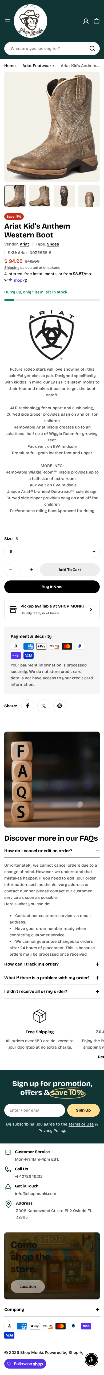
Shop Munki (31, 1352)
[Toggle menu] (7, 21)
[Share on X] (43, 705)
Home (10, 65)
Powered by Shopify (64, 1352)
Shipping (11, 267)
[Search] (92, 48)
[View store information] (91, 609)
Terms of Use (81, 1124)
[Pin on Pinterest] (59, 705)
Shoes (53, 244)
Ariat (24, 244)
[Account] (86, 21)
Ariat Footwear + (38, 65)
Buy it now (52, 586)
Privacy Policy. (52, 1130)
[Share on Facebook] (27, 705)
